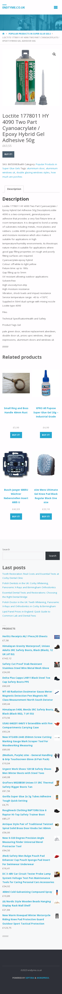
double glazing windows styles (33, 172)
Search (6, 549)
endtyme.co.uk (13, 7)
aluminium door (36, 168)
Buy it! (8, 154)
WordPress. (43, 978)
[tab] (14, 189)
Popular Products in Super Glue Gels (30, 33)
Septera (29, 978)
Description (14, 189)
